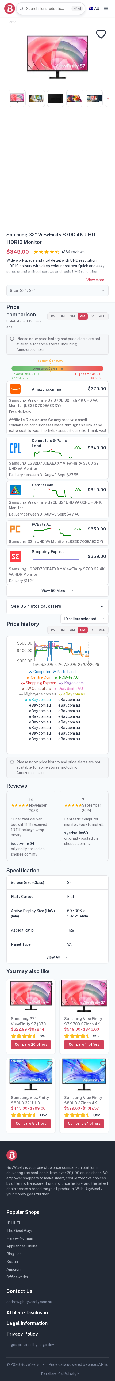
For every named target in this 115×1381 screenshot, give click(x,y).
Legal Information (27, 1323)
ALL (102, 316)
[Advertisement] (57, 171)
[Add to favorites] (101, 34)
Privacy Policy (22, 1334)
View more (95, 280)
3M (72, 316)
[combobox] (50, 8)
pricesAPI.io (98, 1364)
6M (82, 316)
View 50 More (53, 591)
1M (63, 316)
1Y (92, 316)
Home (11, 22)
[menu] (106, 8)
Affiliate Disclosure (28, 1312)
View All (53, 957)
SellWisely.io (69, 1374)
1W (53, 316)
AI (79, 8)
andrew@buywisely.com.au (29, 1302)
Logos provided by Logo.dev (30, 1345)
